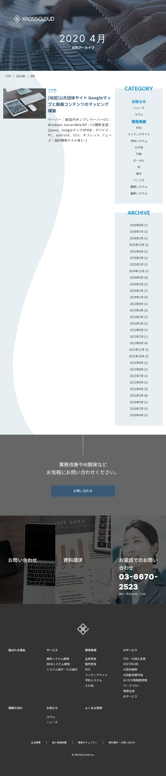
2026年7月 (137, 231)
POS (139, 128)
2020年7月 (137, 409)
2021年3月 (137, 395)
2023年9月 (137, 304)
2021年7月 (137, 376)
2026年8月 (137, 225)
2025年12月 (136, 245)
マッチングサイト (139, 134)
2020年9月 (137, 402)
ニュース (138, 108)
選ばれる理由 (16, 650)
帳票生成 (129, 691)
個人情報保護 (59, 742)
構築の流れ (15, 708)
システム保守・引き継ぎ (62, 669)
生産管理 (90, 659)
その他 (139, 147)
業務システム (138, 187)
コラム (139, 114)
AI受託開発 (130, 669)
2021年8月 (137, 369)
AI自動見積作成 (133, 675)
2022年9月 (137, 330)
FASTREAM (130, 664)
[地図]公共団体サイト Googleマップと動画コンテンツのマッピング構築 (79, 104)
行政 (139, 154)
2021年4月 (137, 389)
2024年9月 (137, 277)
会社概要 (36, 742)
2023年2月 (137, 317)
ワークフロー (131, 686)
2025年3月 (137, 258)
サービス (52, 650)
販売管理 (90, 664)
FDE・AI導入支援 (134, 659)
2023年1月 (137, 323)
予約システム (138, 141)
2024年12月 (136, 271)
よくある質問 (93, 708)
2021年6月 (137, 382)
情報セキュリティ (87, 742)
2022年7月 (137, 336)
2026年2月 (137, 238)
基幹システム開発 (58, 659)
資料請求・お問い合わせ (122, 742)
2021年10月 (136, 356)
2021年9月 (137, 363)
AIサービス (130, 650)
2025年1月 (137, 264)
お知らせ (139, 101)
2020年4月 (137, 415)
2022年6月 (137, 343)
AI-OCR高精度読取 (135, 680)
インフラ (139, 180)
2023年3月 (137, 310)
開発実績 (139, 121)
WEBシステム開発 (58, 664)
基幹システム (138, 193)
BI (138, 167)
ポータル (139, 160)
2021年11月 (136, 349)
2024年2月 (137, 291)
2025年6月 (137, 251)
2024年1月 (137, 297)
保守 (139, 174)
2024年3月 (137, 284)
